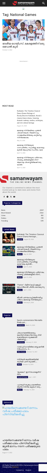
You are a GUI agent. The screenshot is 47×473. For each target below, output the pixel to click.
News (4, 39)
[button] (4, 3)
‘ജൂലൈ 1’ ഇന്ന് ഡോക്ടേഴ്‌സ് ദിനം (29, 373)
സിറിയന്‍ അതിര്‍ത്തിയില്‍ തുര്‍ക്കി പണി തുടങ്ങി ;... (28, 360)
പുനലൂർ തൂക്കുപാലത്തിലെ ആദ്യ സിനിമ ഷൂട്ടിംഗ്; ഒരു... (29, 386)
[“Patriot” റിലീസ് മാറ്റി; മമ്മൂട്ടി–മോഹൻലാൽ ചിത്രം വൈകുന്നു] (8, 289)
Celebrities (21, 325)
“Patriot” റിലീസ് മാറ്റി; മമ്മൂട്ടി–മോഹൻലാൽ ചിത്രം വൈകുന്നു (31, 286)
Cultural (20, 239)
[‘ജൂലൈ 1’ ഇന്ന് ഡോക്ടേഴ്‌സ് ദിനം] (8, 376)
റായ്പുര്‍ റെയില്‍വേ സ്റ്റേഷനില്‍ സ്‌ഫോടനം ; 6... (30, 348)
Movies (20, 254)
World (19, 364)
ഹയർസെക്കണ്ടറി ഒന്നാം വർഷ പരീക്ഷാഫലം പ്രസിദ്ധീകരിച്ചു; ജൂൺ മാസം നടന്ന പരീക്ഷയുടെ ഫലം (21, 445)
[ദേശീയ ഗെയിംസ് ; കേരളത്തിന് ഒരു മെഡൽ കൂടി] (23, 30)
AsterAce (15, 467)
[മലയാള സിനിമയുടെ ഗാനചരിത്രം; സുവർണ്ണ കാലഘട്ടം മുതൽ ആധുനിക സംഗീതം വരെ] (8, 148)
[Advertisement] (23, 78)
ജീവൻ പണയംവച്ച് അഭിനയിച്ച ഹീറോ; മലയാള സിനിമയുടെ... (30, 298)
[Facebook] (4, 197)
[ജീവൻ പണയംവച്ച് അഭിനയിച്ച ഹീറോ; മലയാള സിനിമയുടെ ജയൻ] (8, 301)
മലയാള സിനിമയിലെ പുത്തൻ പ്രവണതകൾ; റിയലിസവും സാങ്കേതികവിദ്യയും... (30, 249)
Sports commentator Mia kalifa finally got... (29, 321)
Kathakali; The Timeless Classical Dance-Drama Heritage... (30, 235)
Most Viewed (21, 352)
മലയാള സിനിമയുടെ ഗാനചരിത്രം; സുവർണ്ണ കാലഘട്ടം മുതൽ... (27, 261)
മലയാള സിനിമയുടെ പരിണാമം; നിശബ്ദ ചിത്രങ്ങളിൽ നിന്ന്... (30, 273)
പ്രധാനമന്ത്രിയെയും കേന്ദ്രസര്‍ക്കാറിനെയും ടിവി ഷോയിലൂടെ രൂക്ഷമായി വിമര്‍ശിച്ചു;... (29, 336)
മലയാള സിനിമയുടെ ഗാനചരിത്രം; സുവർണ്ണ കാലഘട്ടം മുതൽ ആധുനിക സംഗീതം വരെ (30, 147)
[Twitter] (11, 197)
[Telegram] (7, 197)
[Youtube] (14, 197)
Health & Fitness (22, 377)
